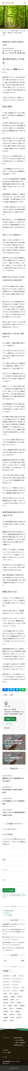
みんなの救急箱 (9, 53)
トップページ (7, 1038)
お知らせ (7, 913)
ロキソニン (7, 990)
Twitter (8, 728)
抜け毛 (20, 996)
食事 (5, 1020)
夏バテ (16, 993)
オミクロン (7, 981)
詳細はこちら (10, 719)
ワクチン (15, 990)
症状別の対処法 (9, 910)
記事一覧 (9, 723)
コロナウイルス (17, 981)
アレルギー (7, 979)
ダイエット (15, 984)
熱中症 (6, 1002)
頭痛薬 (6, 1017)
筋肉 (16, 1005)
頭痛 (23, 53)
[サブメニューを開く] (24, 910)
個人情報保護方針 (7, 1061)
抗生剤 (13, 996)
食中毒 (19, 1017)
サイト (4, 880)
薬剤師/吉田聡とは (19, 1045)
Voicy (5, 1057)
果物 (12, 999)
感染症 (6, 996)
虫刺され (12, 1014)
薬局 (5, 1014)
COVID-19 (7, 976)
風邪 (12, 1017)
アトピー (22, 976)
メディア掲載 (8, 915)
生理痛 (19, 1002)
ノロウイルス (7, 987)
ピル (23, 987)
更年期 (6, 999)
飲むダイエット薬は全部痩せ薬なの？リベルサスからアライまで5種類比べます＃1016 (13, 932)
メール (5, 870)
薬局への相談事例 (20, 1042)
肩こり (11, 1008)
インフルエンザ (17, 979)
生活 (12, 1002)
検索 (22, 960)
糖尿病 (22, 1005)
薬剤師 (18, 1011)
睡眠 (10, 1005)
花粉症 (6, 1011)
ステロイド (7, 984)
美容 (5, 1008)
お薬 (15, 976)
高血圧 (12, 1020)
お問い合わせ (5, 1063)
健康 (18, 53)
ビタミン (16, 987)
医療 (5, 993)
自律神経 (19, 1008)
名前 (4, 860)
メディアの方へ (16, 1061)
